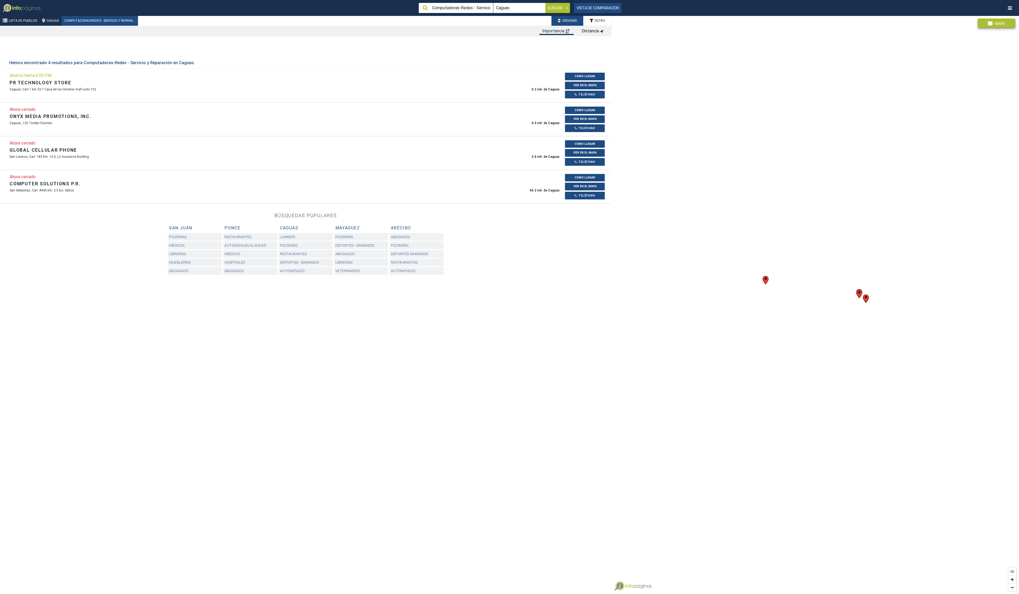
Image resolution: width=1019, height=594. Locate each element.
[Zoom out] (1012, 587)
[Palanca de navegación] (1009, 8)
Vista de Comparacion (598, 8)
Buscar (555, 8)
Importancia (553, 30)
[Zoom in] (1012, 579)
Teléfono (586, 94)
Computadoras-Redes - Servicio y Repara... (99, 21)
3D (1012, 571)
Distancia (591, 30)
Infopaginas (619, 586)
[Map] (815, 303)
